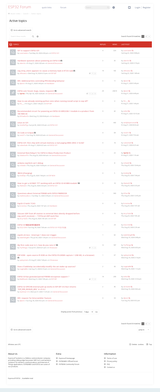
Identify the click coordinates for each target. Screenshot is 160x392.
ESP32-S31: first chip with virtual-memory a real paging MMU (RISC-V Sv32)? (51, 143)
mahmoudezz (25, 196)
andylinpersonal (130, 122)
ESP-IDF (53, 73)
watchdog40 (24, 237)
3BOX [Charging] (25, 173)
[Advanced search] (113, 7)
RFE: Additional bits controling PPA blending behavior (41, 81)
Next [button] (149, 36)
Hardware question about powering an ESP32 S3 (39, 60)
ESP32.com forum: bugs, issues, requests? (36, 91)
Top (150, 344)
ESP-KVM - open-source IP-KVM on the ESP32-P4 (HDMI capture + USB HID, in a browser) (56, 255)
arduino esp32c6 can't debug (30, 163)
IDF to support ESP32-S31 (28, 50)
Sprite (22, 93)
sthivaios (23, 73)
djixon (22, 83)
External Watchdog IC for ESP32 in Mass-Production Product (44, 153)
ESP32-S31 (55, 53)
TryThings (23, 247)
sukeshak (23, 145)
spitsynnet (24, 260)
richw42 (23, 165)
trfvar (126, 193)
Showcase (53, 247)
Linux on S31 (23, 122)
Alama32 (23, 186)
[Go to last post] (132, 50)
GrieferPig (24, 125)
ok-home (127, 287)
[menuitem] (147, 7)
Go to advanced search (22, 30)
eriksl (126, 111)
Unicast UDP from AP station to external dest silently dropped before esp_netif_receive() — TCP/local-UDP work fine (49, 214)
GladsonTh (24, 155)
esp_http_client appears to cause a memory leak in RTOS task (45, 71)
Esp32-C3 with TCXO (26, 203)
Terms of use (112, 358)
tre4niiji (22, 175)
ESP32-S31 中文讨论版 (58, 227)
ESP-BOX (52, 175)
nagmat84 (23, 269)
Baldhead (23, 279)
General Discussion (55, 63)
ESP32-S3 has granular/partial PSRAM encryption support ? (43, 276)
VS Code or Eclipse (26, 133)
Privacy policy (112, 361)
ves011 (22, 135)
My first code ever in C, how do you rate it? (37, 245)
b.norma (23, 206)
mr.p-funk (23, 218)
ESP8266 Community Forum (69, 364)
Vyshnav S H (24, 292)
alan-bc (22, 63)
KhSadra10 (24, 116)
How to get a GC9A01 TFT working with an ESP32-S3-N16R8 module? (48, 183)
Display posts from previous (72, 312)
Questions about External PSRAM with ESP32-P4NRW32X (42, 193)
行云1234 (23, 227)
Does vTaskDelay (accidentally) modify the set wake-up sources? (47, 266)
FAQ (108, 364)
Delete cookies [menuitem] (138, 344)
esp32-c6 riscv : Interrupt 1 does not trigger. (37, 235)
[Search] (108, 7)
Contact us (111, 367)
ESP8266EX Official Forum (68, 361)
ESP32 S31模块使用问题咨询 (29, 225)
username (24, 53)
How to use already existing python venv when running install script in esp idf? (53, 101)
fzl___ (22, 103)
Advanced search (37, 36)
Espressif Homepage (67, 358)
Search (33, 36)
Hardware (50, 83)
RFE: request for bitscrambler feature (34, 298)
